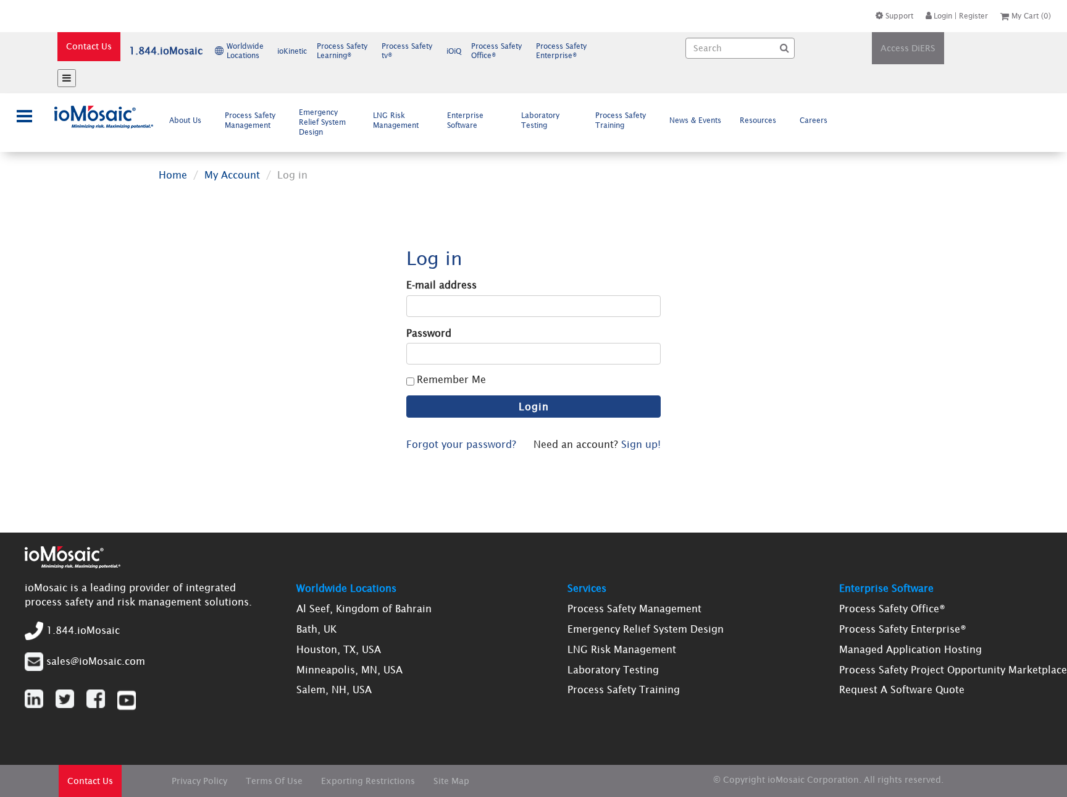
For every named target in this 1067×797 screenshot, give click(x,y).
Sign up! (641, 444)
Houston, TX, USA (338, 649)
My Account (232, 174)
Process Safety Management (250, 120)
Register (973, 15)
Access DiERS (908, 48)
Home (173, 174)
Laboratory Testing (540, 120)
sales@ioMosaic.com (95, 660)
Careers (813, 120)
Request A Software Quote (901, 689)
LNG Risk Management (396, 120)
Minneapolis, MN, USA (349, 669)
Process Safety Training (620, 120)
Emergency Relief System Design (322, 122)
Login (943, 15)
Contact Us (89, 46)
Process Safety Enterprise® (902, 629)
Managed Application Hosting (910, 649)
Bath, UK (316, 629)
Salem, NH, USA (334, 689)
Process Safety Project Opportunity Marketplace (953, 669)
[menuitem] (188, 120)
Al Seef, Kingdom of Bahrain (364, 608)
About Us (185, 120)
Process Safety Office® (892, 608)
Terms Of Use (274, 781)
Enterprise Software (465, 120)
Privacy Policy (199, 781)
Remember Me (451, 379)
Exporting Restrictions (368, 781)
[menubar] (501, 122)
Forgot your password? (461, 444)
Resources (758, 120)
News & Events (695, 120)
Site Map (451, 781)
